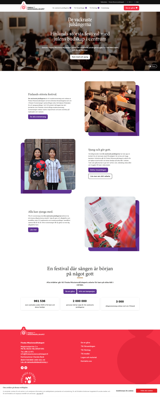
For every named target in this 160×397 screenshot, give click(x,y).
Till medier (85, 354)
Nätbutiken (104, 2)
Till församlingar (79, 8)
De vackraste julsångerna (60, 8)
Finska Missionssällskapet (116, 2)
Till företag (93, 8)
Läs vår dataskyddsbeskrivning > (34, 362)
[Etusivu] (33, 7)
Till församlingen (88, 346)
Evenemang (105, 8)
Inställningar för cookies (124, 391)
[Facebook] (22, 367)
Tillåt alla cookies (146, 391)
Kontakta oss (86, 361)
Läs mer (39, 393)
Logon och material (89, 357)
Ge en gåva (130, 8)
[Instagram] (25, 367)
